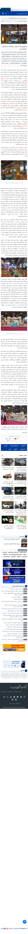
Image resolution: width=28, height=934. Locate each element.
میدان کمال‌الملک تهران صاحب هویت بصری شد (13, 623)
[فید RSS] (15, 700)
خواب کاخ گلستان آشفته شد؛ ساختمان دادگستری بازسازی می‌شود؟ (13, 636)
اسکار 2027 (5, 554)
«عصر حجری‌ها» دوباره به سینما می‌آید (15, 627)
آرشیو (9, 9)
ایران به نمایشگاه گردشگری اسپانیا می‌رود (12, 544)
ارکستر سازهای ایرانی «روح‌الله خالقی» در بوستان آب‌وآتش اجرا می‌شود (13, 594)
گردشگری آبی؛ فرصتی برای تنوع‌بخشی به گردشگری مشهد (12, 619)
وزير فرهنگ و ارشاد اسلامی (13, 552)
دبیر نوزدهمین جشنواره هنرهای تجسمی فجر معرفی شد (12, 602)
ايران (9, 449)
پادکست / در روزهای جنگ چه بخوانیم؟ (15, 633)
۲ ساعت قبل (25, 597)
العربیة (16, 10)
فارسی (19, 10)
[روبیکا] (24, 697)
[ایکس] (7, 697)
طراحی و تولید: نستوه (13, 703)
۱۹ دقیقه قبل (25, 589)
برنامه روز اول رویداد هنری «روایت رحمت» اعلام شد (12, 631)
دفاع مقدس (13, 556)
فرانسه (5, 446)
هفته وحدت (24, 556)
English (12, 10)
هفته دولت (4, 552)
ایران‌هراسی (22, 449)
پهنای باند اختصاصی (15, 673)
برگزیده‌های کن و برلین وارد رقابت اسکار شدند (14, 629)
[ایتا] (20, 697)
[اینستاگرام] (3, 697)
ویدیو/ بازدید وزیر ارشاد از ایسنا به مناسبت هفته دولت (12, 609)
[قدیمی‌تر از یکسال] (24, 540)
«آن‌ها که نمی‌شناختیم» (18, 599)
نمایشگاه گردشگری (14, 446)
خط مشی (15, 692)
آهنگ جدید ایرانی (23, 675)
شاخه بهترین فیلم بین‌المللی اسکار (15, 554)
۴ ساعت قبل (25, 615)
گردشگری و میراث (23, 18)
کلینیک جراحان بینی (6, 677)
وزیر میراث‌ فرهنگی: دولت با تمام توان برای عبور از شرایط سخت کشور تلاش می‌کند (13, 616)
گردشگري (23, 446)
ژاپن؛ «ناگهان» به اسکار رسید (17, 597)
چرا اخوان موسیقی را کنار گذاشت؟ (16, 589)
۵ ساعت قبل (25, 627)
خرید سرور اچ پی (11, 675)
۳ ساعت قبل (25, 605)
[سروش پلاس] (17, 697)
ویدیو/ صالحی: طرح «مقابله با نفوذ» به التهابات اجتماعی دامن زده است (13, 605)
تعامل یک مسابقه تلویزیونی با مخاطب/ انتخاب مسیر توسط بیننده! (12, 640)
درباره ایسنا (10, 692)
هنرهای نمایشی (7, 556)
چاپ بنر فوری (23, 673)
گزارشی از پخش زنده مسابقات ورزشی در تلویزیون (13, 613)
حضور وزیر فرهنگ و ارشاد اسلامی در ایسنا (14, 625)
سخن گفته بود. (18, 144)
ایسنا (22, 13)
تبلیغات (15, 449)
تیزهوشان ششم (4, 675)
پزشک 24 (17, 675)
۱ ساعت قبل (25, 593)
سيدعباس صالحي (23, 552)
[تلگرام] (14, 697)
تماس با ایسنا (3, 692)
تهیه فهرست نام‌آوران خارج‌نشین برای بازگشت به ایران (12, 591)
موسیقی (25, 554)
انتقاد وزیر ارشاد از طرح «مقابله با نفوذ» (15, 611)
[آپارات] (12, 700)
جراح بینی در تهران (5, 673)
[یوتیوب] (10, 697)
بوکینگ (24, 677)
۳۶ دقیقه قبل (25, 591)
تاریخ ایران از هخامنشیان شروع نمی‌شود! (12, 539)
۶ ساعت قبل (25, 639)
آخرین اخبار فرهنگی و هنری (18, 586)
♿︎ (25, 922)
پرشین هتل (16, 677)
